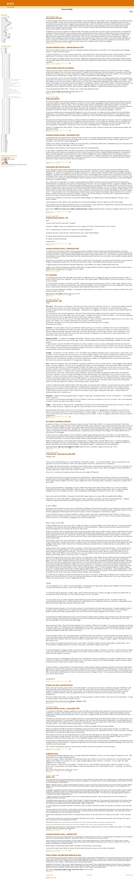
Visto (2, 42)
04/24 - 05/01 (6, 114)
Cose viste (3, 21)
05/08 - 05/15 (6, 112)
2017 (3, 139)
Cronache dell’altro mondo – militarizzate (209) (62, 248)
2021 (3, 134)
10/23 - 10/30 (6, 64)
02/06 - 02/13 (6, 127)
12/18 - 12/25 (6, 55)
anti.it (10, 3)
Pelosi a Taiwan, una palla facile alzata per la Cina (63, 855)
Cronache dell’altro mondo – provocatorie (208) (62, 708)
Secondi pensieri (53, 417)
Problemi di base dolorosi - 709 (57, 218)
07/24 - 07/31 (6, 99)
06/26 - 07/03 (6, 104)
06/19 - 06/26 (6, 105)
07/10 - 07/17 (6, 102)
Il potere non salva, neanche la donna (59, 685)
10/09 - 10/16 (6, 66)
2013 (3, 144)
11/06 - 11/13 (6, 62)
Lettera (56, 131)
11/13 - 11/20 (6, 61)
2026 (3, 48)
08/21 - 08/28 (6, 74)
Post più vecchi (129, 875)
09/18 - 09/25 (6, 70)
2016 (3, 140)
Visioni (2, 40)
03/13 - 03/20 (6, 121)
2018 (3, 138)
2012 (3, 145)
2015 (3, 141)
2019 (3, 136)
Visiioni (2, 39)
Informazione (57, 64)
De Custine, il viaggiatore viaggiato (58, 421)
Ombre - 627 (50, 777)
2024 (3, 50)
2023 (3, 51)
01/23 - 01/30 (6, 129)
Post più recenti (49, 875)
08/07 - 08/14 (6, 77)
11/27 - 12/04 (6, 58)
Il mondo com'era (4, 24)
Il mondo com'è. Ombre (6, 23)
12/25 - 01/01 (6, 54)
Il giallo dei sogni (52, 753)
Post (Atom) (53, 877)
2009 (3, 149)
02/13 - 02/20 (6, 126)
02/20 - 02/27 (6, 125)
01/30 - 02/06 (6, 128)
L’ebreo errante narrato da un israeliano (60, 68)
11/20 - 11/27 (6, 59)
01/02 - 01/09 (6, 133)
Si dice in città (57, 830)
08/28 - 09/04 (6, 73)
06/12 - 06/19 (6, 106)
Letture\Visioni (4, 30)
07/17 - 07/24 (6, 101)
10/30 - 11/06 (6, 63)
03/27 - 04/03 (6, 119)
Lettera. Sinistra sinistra (6, 28)
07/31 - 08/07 (6, 98)
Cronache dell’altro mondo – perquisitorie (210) (62, 135)
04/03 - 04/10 (6, 118)
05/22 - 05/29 (6, 110)
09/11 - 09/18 (6, 71)
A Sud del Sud (4, 16)
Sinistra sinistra (4, 38)
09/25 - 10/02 (6, 69)
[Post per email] (70, 42)
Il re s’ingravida (51, 275)
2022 (3, 53)
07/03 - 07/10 (6, 103)
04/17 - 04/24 (6, 116)
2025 (3, 49)
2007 (3, 151)
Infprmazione (4, 26)
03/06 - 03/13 (6, 122)
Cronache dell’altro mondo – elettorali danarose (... (12, 79)
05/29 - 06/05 (6, 109)
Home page (89, 875)
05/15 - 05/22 (6, 111)
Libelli (2, 31)
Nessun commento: (65, 42)
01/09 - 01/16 (6, 132)
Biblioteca (51, 93)
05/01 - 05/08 (6, 113)
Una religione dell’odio (54, 18)
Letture (2, 29)
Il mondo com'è (52, 43)
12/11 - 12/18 (6, 56)
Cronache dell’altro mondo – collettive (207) (61, 834)
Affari (50, 830)
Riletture (3, 35)
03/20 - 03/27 (6, 120)
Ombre (53, 830)
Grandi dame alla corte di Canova (58, 167)
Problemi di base (53, 244)
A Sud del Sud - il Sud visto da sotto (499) (60, 454)
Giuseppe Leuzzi (13, 157)
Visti (2, 41)
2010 (3, 148)
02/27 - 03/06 (6, 124)
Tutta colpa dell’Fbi (52, 99)
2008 (3, 150)
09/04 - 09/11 (6, 72)
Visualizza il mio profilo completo (8, 166)
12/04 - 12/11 (6, 57)
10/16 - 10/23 (6, 65)
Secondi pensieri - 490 (54, 301)
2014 (3, 143)
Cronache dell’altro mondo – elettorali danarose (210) (65, 47)
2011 (3, 146)
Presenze (3, 33)
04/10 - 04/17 (6, 117)
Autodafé (3, 19)
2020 (3, 135)
